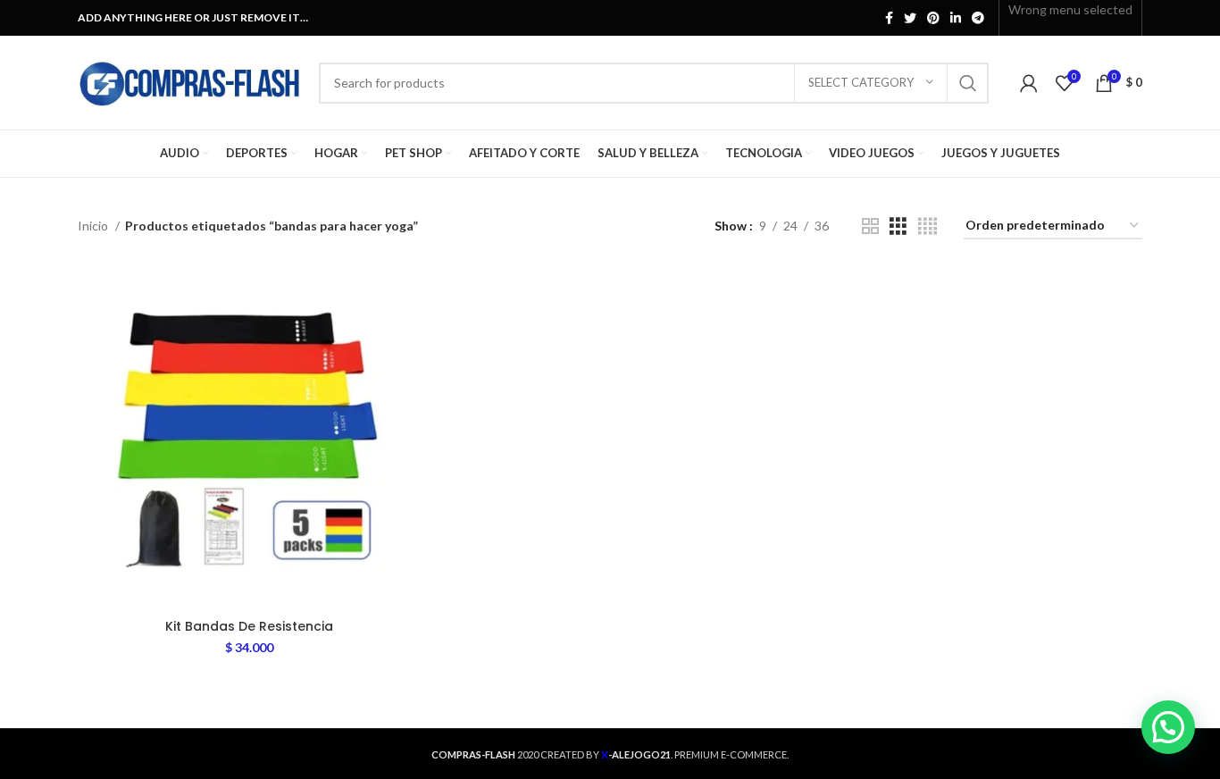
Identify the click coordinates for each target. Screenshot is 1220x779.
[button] (1168, 727)
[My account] (1029, 83)
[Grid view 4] (927, 226)
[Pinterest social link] (933, 17)
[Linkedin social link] (955, 17)
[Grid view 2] (870, 226)
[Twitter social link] (910, 17)
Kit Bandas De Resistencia (249, 626)
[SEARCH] (968, 83)
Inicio (94, 225)
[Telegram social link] (978, 17)
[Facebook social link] (889, 17)
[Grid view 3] (898, 226)
